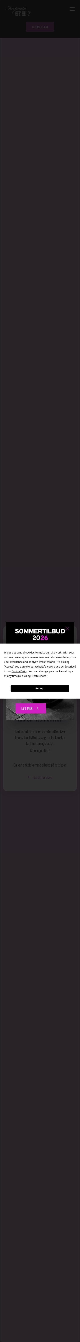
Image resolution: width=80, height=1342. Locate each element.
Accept (40, 688)
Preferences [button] (39, 675)
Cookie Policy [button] (19, 671)
